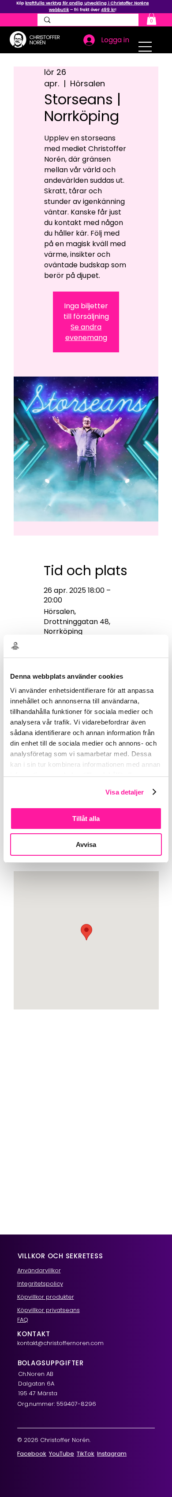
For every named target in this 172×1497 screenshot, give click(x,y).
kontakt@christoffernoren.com (60, 1343)
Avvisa (86, 844)
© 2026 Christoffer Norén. (53, 1440)
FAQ (22, 1320)
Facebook (31, 1453)
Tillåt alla (86, 818)
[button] (151, 19)
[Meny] (146, 46)
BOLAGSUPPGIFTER (51, 1363)
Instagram (112, 1453)
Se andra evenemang (86, 332)
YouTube (61, 1453)
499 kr (108, 9)
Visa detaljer (124, 792)
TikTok (85, 1453)
